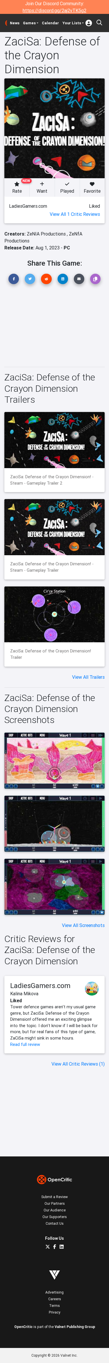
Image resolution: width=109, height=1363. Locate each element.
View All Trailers (88, 677)
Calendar (50, 23)
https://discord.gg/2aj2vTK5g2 (54, 10)
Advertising (54, 1292)
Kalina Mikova (24, 993)
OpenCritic (23, 1327)
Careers (54, 1299)
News (14, 23)
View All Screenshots (83, 925)
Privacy (54, 1312)
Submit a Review (54, 1197)
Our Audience (55, 1210)
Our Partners (54, 1203)
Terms (54, 1305)
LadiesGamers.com (40, 985)
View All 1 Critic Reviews (75, 214)
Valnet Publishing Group (75, 1327)
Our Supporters (54, 1217)
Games (29, 23)
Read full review (25, 1044)
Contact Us (55, 1223)
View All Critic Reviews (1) (78, 1064)
